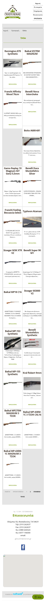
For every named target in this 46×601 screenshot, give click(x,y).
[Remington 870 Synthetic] (12, 63)
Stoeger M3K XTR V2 (12, 252)
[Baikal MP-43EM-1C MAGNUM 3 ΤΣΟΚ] (12, 464)
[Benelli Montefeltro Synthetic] (32, 343)
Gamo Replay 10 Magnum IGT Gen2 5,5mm (13, 171)
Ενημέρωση (38, 11)
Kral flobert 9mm (32, 372)
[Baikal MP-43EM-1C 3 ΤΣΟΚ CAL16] (32, 424)
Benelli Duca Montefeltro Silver (32, 171)
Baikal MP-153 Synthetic (12, 332)
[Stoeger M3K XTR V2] (12, 262)
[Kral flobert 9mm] (32, 383)
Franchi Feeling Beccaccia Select (12, 211)
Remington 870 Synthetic (12, 52)
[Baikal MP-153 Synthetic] (12, 343)
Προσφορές (15, 31)
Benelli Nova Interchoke (32, 93)
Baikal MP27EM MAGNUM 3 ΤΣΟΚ (12, 413)
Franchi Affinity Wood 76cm (12, 93)
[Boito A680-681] (32, 141)
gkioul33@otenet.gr (23, 538)
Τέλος (23, 497)
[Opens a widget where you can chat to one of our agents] (38, 597)
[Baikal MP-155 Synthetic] (12, 383)
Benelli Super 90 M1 (32, 252)
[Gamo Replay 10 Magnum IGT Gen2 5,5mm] (12, 181)
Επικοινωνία (38, 15)
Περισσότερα (13, 84)
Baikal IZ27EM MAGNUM (32, 52)
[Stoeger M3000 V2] (32, 302)
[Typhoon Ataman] (32, 222)
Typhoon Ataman (32, 211)
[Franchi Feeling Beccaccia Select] (12, 222)
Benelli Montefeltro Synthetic (32, 332)
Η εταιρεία (38, 7)
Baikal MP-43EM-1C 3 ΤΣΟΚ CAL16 (32, 413)
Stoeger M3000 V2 (32, 292)
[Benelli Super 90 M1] (32, 262)
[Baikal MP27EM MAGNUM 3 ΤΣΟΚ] (12, 424)
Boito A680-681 (32, 130)
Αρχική (37, 3)
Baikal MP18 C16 (13, 292)
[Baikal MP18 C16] (12, 302)
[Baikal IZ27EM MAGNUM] (32, 63)
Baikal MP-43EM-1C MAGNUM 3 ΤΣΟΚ (13, 453)
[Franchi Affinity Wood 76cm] (12, 103)
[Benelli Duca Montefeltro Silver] (32, 181)
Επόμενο (37, 492)
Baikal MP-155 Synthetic (12, 373)
